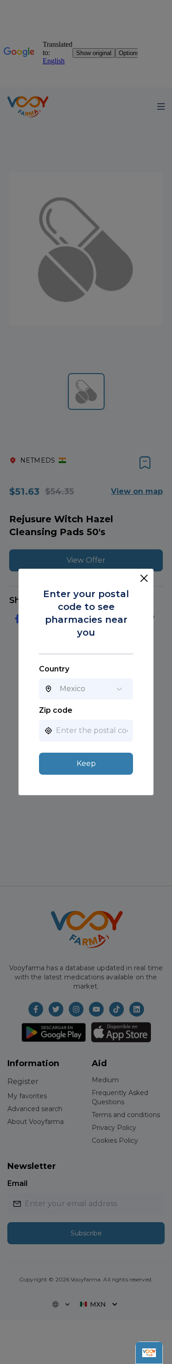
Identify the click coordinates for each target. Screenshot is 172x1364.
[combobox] (60, 688)
